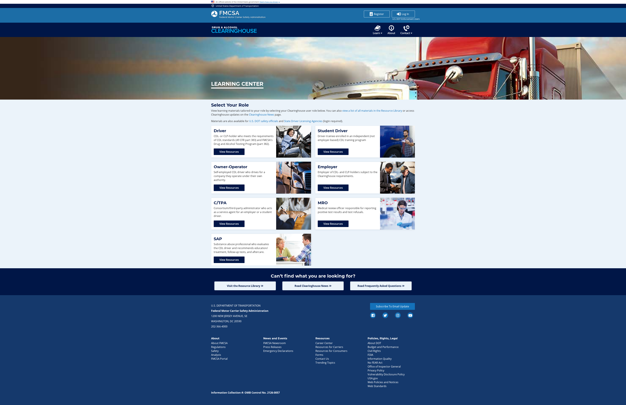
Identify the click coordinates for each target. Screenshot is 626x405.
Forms (319, 355)
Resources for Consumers (331, 351)
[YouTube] (410, 315)
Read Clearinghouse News (311, 286)
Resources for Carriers (329, 347)
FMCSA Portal (219, 359)
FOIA (370, 355)
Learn (376, 33)
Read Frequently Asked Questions (379, 286)
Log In (405, 14)
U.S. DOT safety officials (263, 121)
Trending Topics (325, 362)
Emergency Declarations (278, 351)
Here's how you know (269, 2)
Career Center (324, 343)
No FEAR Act (375, 362)
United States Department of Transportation (237, 5)
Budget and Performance (383, 347)
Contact (405, 33)
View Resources (229, 152)
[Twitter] (385, 315)
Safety (215, 351)
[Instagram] (398, 315)
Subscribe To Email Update (392, 306)
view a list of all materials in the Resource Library (372, 110)
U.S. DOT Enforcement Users (403, 18)
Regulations (218, 347)
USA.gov (373, 378)
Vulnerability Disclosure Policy (386, 374)
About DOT (374, 343)
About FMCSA (219, 343)
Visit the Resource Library (243, 286)
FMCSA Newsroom (274, 343)
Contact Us (322, 359)
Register (379, 14)
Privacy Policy (376, 370)
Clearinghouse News (261, 114)
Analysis (216, 355)
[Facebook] (373, 315)
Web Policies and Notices (383, 382)
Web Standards (377, 386)
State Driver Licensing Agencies (303, 121)
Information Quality (380, 359)
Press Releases (272, 347)
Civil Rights (374, 351)
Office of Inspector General (384, 366)
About (391, 33)
